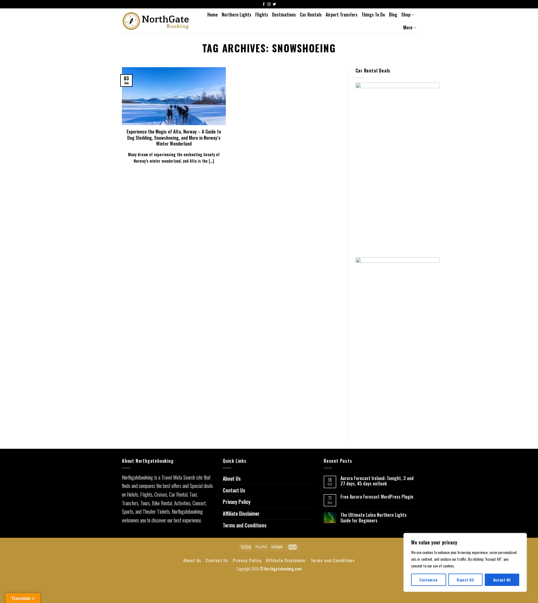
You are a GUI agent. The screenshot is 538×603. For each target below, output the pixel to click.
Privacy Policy (237, 501)
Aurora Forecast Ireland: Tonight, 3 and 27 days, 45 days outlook (377, 481)
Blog (393, 14)
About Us (232, 478)
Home (212, 14)
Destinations (284, 14)
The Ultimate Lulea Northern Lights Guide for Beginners (373, 517)
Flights (261, 14)
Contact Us (234, 490)
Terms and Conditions (244, 525)
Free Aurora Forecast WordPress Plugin (376, 496)
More (407, 27)
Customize (428, 580)
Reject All (465, 580)
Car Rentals (311, 14)
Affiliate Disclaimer (241, 513)
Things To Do (373, 14)
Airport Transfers (342, 14)
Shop (406, 14)
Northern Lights (236, 14)
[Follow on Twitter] (274, 4)
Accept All (502, 580)
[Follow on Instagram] (269, 4)
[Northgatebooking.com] (156, 21)
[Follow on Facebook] (263, 4)
